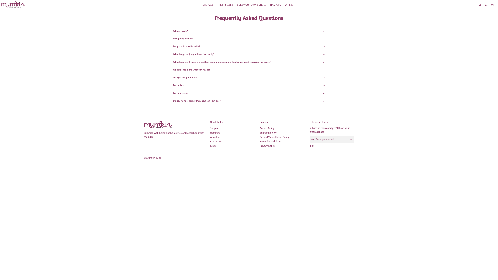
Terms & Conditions (270, 141)
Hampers (215, 133)
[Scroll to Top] (493, 266)
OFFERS (289, 5)
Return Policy (267, 128)
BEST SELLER (226, 5)
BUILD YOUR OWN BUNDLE (251, 5)
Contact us (216, 141)
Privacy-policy (267, 146)
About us (215, 137)
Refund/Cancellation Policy (274, 137)
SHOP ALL (208, 5)
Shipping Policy (268, 133)
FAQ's (213, 146)
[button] (492, 5)
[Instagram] (313, 146)
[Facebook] (311, 146)
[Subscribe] (351, 139)
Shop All (214, 128)
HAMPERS (275, 5)
